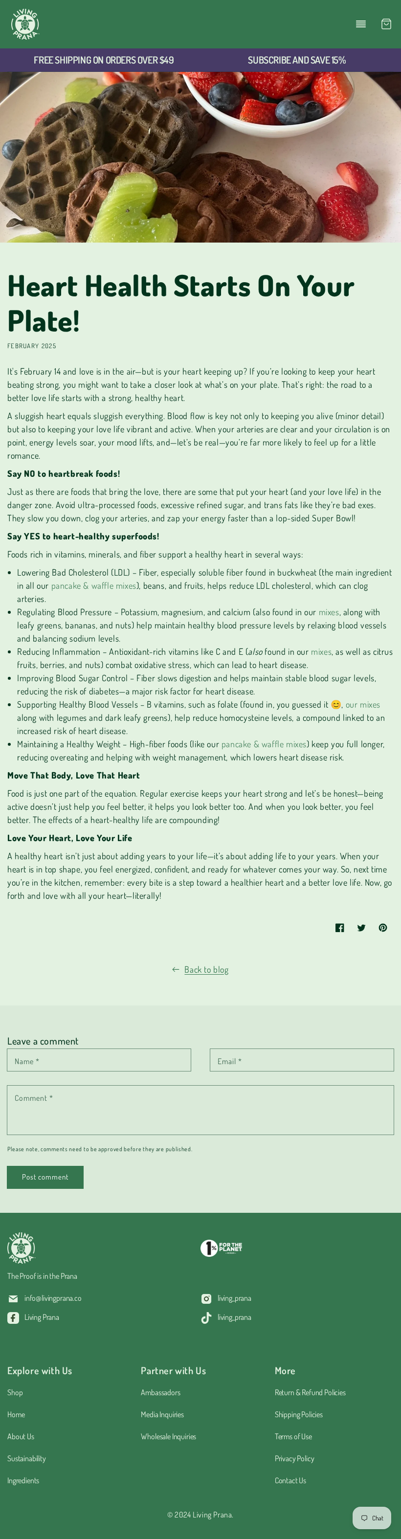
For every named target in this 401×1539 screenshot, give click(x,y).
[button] (361, 24)
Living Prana (41, 1317)
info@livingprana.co (53, 1298)
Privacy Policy (294, 1458)
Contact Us (290, 1480)
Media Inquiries (162, 1414)
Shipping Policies (299, 1414)
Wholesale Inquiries (168, 1436)
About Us (20, 1436)
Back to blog (206, 969)
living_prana (234, 1298)
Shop (14, 1392)
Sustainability (26, 1458)
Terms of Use (293, 1436)
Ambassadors (160, 1392)
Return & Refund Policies (310, 1392)
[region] (103, 60)
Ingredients (23, 1480)
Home (15, 1414)
